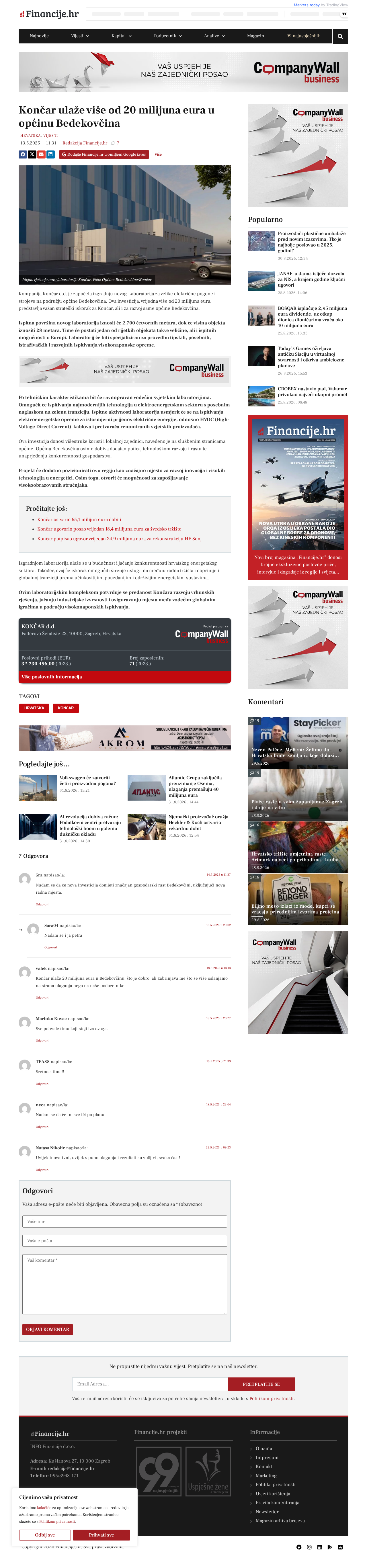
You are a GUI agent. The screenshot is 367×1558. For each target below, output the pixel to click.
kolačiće (44, 1507)
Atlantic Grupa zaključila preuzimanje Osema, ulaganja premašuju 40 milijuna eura (195, 786)
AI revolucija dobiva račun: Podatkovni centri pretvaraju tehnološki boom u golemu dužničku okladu (90, 825)
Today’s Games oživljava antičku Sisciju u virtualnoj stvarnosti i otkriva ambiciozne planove (311, 357)
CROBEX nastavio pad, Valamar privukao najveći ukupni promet (312, 392)
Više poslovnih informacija (52, 677)
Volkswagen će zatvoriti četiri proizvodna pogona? (88, 781)
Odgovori (42, 904)
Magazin (255, 36)
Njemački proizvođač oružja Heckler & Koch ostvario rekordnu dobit (199, 823)
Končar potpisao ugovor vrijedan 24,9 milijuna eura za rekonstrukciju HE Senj (119, 539)
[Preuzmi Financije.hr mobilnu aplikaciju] (330, 1547)
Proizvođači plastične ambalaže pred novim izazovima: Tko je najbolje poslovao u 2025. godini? (312, 242)
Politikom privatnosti (57, 1521)
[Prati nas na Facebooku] (299, 1547)
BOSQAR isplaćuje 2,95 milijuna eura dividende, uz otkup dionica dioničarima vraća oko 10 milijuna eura (312, 317)
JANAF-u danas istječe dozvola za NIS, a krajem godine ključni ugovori (311, 279)
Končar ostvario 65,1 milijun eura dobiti (79, 519)
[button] (23, 154)
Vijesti (77, 36)
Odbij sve (45, 1535)
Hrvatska (30, 135)
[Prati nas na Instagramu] (309, 1547)
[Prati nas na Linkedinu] (320, 1547)
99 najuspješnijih (303, 36)
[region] (74, 1517)
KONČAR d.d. (39, 626)
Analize (211, 36)
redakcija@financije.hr (71, 1468)
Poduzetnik (165, 36)
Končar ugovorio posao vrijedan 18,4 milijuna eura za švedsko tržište (109, 529)
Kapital (119, 36)
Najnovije (39, 36)
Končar (66, 708)
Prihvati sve (101, 1535)
